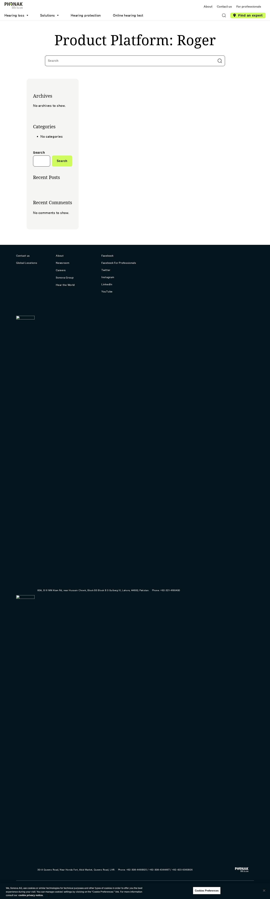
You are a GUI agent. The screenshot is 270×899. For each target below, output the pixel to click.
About (208, 6)
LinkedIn (106, 284)
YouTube (107, 291)
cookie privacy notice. (30, 895)
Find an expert (250, 15)
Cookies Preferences (207, 890)
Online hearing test (128, 15)
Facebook (107, 255)
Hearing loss (14, 15)
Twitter (105, 270)
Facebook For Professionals (118, 262)
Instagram (107, 277)
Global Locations (26, 262)
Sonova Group (65, 277)
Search (53, 60)
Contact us (224, 6)
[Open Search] (224, 15)
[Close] (264, 891)
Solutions (47, 15)
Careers (61, 270)
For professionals (248, 6)
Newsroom (62, 262)
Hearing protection (86, 15)
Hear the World (65, 285)
